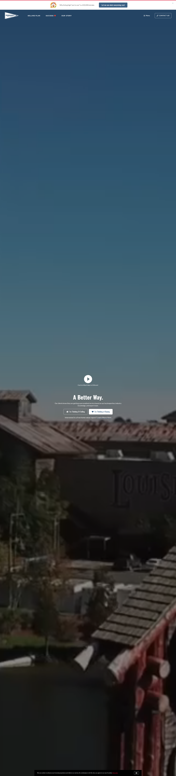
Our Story (67, 15)
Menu (148, 15)
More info (115, 773)
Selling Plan (34, 15)
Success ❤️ (51, 15)
